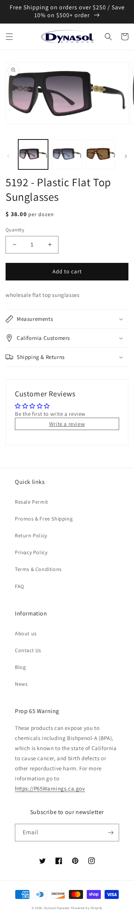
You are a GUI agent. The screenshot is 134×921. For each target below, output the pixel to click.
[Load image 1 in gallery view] (33, 154)
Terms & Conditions (38, 569)
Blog (20, 667)
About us (26, 633)
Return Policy (31, 535)
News (21, 684)
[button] (9, 36)
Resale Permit (31, 501)
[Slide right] (126, 156)
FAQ (19, 586)
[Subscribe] (110, 832)
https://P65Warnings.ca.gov (50, 788)
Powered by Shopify (87, 908)
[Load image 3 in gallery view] (100, 154)
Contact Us (28, 650)
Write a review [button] (67, 423)
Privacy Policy (31, 552)
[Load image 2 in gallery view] (67, 154)
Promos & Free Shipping (44, 518)
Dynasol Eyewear (57, 908)
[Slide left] (8, 156)
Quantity (15, 230)
